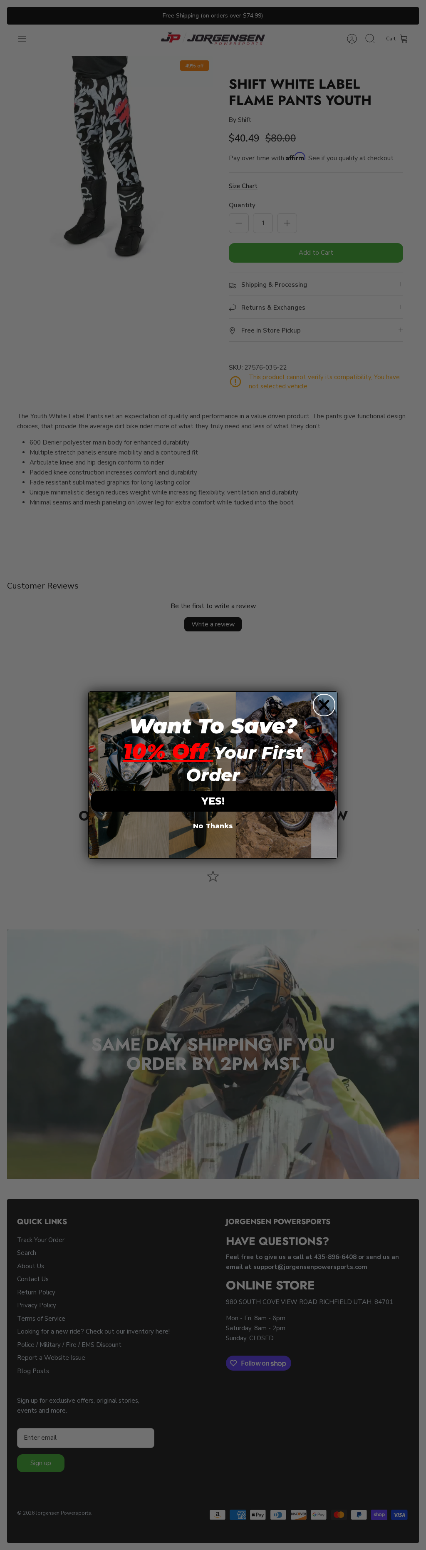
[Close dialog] (324, 705)
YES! (213, 801)
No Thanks (213, 826)
